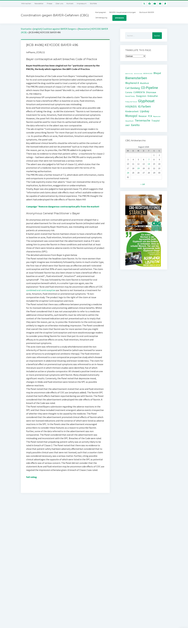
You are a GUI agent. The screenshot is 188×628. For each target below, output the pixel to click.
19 (138, 168)
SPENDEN (119, 18)
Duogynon (141, 96)
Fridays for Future (131, 102)
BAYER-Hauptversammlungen (122, 12)
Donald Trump (130, 96)
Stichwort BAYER (146, 12)
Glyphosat (146, 100)
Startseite (26, 28)
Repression (157, 116)
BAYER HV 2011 (129, 73)
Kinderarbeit (132, 111)
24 (128, 172)
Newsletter (39, 3)
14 (149, 164)
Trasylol (155, 120)
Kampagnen (100, 12)
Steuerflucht (129, 121)
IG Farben (144, 106)
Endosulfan (152, 96)
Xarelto (135, 125)
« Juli (143, 184)
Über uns (59, 3)
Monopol (131, 116)
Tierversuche (142, 120)
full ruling (31, 477)
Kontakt (70, 3)
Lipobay (144, 111)
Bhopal (157, 73)
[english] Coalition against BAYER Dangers (54, 28)
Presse (49, 3)
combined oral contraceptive (40, 290)
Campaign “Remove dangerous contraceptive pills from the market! (62, 206)
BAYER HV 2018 (138, 73)
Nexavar (143, 116)
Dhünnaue (151, 92)
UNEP (127, 125)
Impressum (82, 3)
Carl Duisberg (132, 88)
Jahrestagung (101, 17)
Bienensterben (136, 78)
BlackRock (144, 83)
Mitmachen (26, 3)
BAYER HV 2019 (147, 73)
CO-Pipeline (149, 87)
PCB (150, 116)
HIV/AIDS (131, 106)
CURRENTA (139, 92)
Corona (128, 92)
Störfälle (93, 3)
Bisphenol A (132, 83)
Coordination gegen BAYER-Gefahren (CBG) (55, 15)
